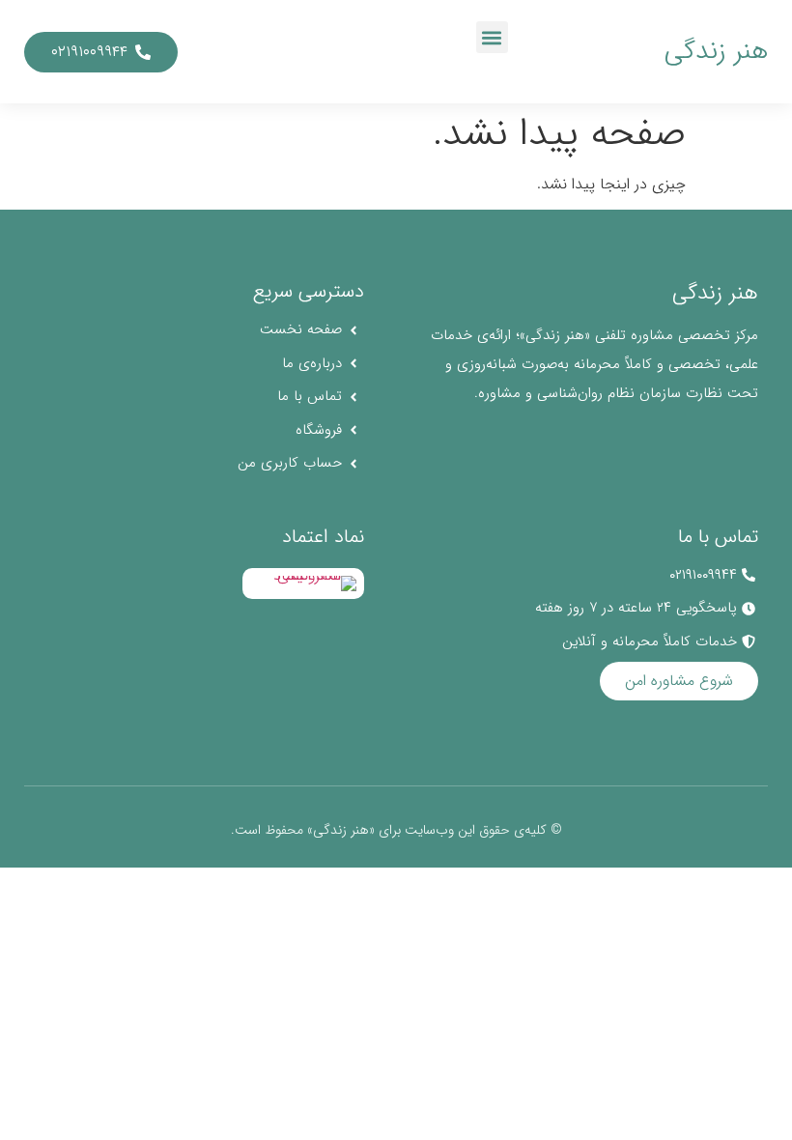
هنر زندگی (716, 51)
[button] (492, 37)
